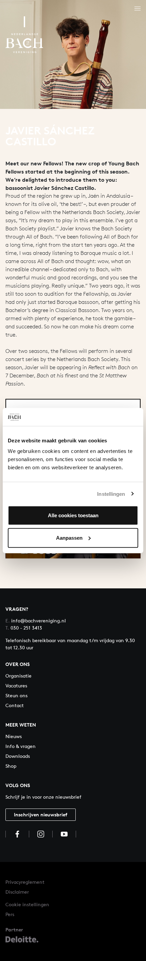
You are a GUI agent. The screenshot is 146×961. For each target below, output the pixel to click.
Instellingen (111, 493)
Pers (9, 914)
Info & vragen (20, 746)
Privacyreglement (24, 882)
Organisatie (18, 676)
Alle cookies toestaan (73, 515)
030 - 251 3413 (23, 628)
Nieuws (13, 736)
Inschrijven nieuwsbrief (40, 814)
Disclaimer (17, 892)
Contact (14, 705)
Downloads (17, 756)
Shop (10, 766)
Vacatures (16, 685)
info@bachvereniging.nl (35, 620)
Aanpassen (69, 537)
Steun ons (16, 695)
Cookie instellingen (27, 904)
